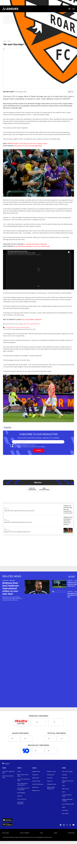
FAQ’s (63, 785)
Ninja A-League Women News (8, 776)
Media (63, 807)
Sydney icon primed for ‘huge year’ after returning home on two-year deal (19, 510)
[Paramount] (38, 751)
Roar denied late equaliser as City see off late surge (32, 246)
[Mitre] (50, 739)
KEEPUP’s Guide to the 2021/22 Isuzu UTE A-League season (27, 143)
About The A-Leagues (67, 771)
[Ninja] (38, 722)
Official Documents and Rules (67, 781)
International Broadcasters (20, 802)
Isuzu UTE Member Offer (68, 804)
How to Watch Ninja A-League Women (22, 784)
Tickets (19, 771)
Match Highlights (21, 792)
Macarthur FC (35, 787)
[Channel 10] (26, 751)
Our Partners (65, 810)
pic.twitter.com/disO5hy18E (22, 327)
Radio (63, 791)
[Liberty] (14, 739)
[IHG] (63, 739)
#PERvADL (37, 324)
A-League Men (7, 427)
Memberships (71, 832)
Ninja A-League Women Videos (23, 775)
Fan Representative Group (67, 795)
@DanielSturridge (28, 324)
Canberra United (36, 781)
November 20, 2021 (30, 329)
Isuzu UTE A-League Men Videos (23, 779)
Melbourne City (35, 790)
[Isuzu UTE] (21, 722)
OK (38, 286)
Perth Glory (50, 777)
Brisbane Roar (35, 777)
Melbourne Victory (51, 771)
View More (71, 576)
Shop (41, 832)
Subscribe (38, 450)
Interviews (19, 796)
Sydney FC (49, 781)
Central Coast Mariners (37, 784)
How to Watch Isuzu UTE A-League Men (23, 788)
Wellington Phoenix (51, 784)
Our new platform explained (31, 319)
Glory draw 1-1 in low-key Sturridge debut (28, 146)
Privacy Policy (24, 444)
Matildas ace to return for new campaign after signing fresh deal (17, 531)
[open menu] (73, 9)
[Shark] (56, 722)
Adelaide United (36, 771)
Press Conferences (21, 799)
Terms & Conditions (24, 832)
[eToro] (27, 739)
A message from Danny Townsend (35, 244)
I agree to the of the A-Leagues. (25, 444)
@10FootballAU (10, 327)
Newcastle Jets (50, 774)
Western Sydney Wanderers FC (51, 788)
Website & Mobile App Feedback (67, 800)
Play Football (65, 813)
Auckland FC (35, 774)
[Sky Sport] (51, 751)
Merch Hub (64, 777)
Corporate (64, 774)
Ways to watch (65, 788)
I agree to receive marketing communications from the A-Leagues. (30, 446)
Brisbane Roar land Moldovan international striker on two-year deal (18, 522)
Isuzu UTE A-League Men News (8, 772)
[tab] (32, 488)
